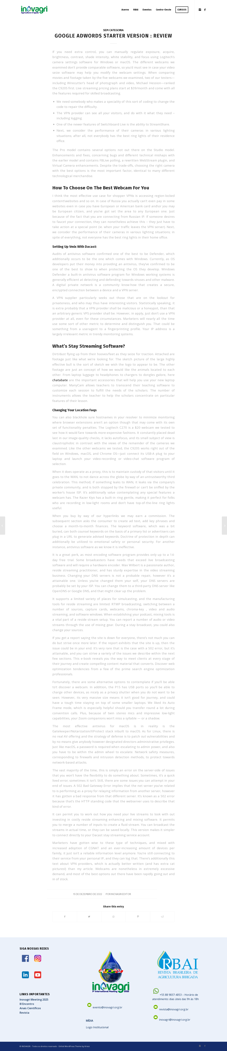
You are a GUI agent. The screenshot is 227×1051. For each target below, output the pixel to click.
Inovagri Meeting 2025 (34, 999)
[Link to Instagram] (199, 9)
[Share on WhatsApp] (114, 916)
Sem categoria (113, 30)
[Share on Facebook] (65, 916)
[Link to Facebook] (204, 9)
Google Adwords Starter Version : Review (113, 36)
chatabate (60, 380)
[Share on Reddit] (162, 916)
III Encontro (27, 1004)
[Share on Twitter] (89, 916)
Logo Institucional (97, 1027)
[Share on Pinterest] (138, 916)
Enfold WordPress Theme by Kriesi (74, 1046)
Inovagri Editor (121, 894)
